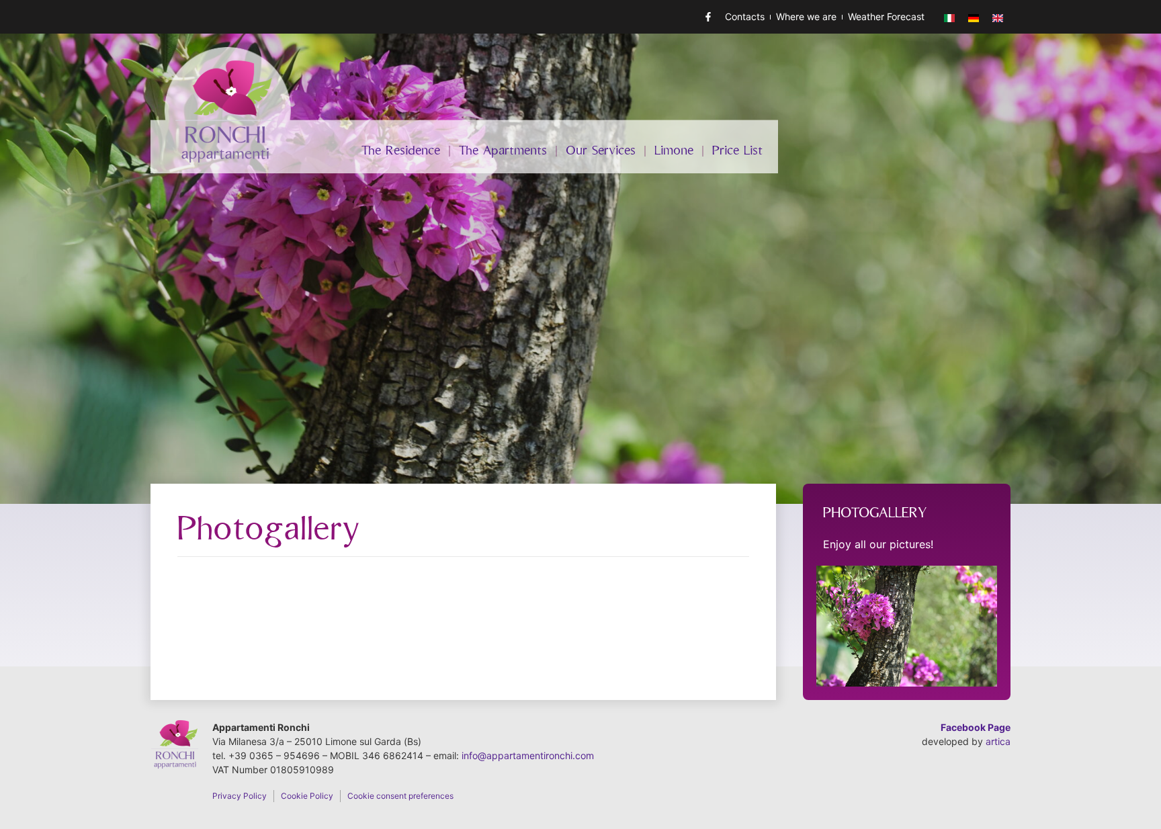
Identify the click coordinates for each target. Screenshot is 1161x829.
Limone (673, 151)
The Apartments (503, 151)
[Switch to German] (973, 16)
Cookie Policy (307, 796)
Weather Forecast (886, 16)
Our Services (601, 151)
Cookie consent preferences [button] (400, 796)
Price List (737, 151)
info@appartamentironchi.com (528, 755)
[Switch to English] (998, 16)
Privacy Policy (239, 796)
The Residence (400, 151)
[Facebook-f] (708, 16)
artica (998, 741)
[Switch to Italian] (949, 16)
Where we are (806, 16)
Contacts (745, 16)
